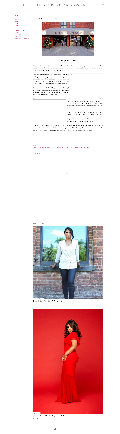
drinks (17, 26)
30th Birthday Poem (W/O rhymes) (50, 415)
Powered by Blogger (61, 429)
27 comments (40, 304)
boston (17, 21)
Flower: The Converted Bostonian (53, 5)
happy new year (19, 30)
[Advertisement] (68, 207)
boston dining (19, 24)
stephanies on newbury (22, 38)
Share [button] (17, 15)
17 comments (40, 418)
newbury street (19, 32)
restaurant (18, 34)
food (16, 28)
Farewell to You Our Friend (48, 301)
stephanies (18, 36)
